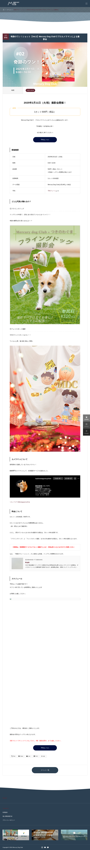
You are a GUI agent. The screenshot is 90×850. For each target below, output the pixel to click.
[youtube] (45, 847)
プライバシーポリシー (9, 820)
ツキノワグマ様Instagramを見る (20, 502)
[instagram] (42, 847)
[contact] (48, 847)
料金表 (27, 562)
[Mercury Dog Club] (14, 3)
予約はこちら (45, 139)
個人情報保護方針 (7, 816)
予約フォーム (52, 191)
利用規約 (5, 812)
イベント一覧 (45, 770)
